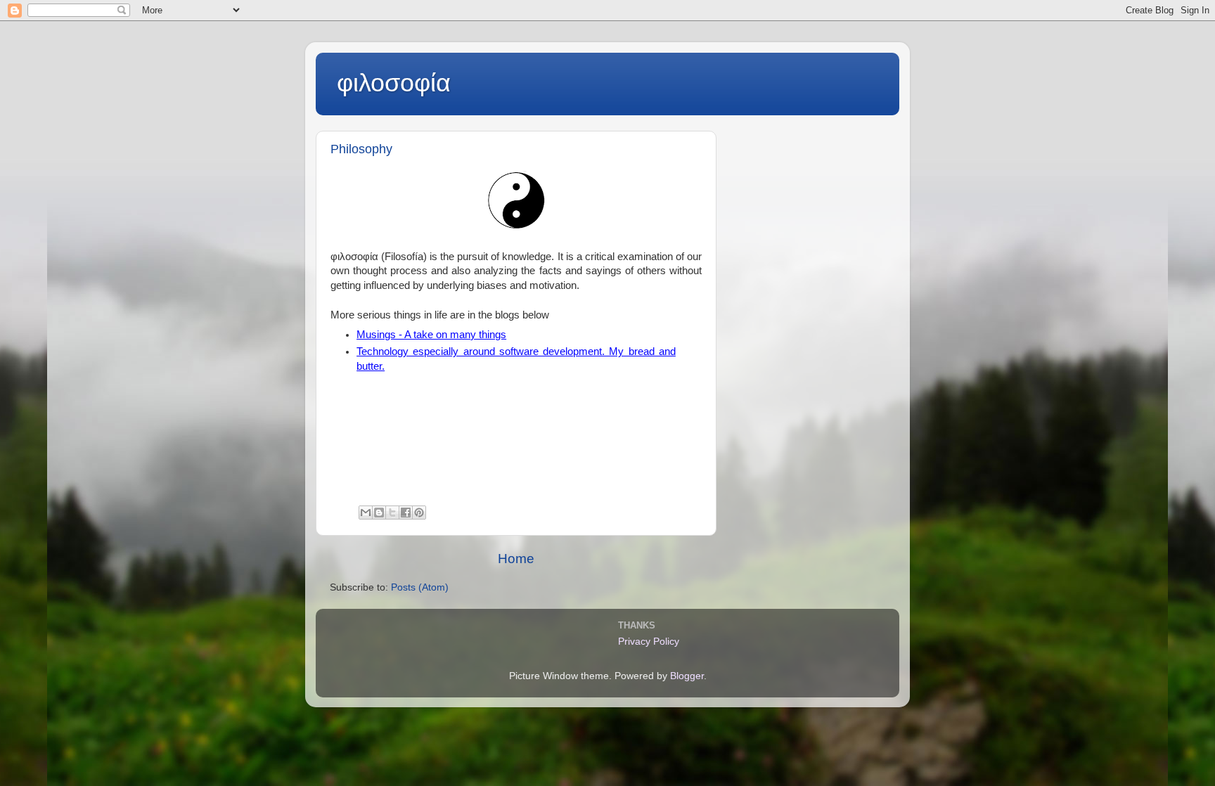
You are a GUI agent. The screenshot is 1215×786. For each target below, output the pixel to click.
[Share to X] (392, 512)
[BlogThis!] (379, 512)
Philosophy (361, 149)
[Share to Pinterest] (419, 512)
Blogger (687, 676)
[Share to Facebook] (406, 512)
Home (516, 558)
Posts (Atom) (420, 587)
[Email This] (366, 512)
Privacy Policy (648, 641)
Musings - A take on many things (431, 334)
